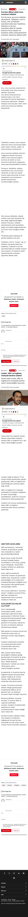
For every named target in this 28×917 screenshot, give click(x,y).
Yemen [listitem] (24, 785)
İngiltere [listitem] (16, 785)
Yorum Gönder (6, 361)
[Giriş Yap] (25, 2)
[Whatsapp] (14, 878)
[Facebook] (4, 873)
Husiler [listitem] (10, 785)
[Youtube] (23, 873)
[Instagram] (14, 873)
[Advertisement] (14, 125)
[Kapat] (25, 68)
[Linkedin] (19, 873)
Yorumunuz (9, 330)
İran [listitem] (3, 316)
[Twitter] (9, 873)
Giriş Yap (16, 361)
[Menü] (2, 2)
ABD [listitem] (3, 785)
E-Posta (3, 350)
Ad (2, 343)
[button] (15, 9)
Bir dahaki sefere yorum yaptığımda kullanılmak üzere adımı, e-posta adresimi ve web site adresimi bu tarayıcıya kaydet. (14, 356)
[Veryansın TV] (10, 2)
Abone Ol (14, 305)
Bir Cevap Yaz (6, 322)
